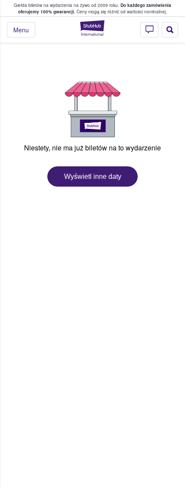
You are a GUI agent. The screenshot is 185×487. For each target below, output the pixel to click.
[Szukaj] (170, 29)
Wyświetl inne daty (92, 176)
